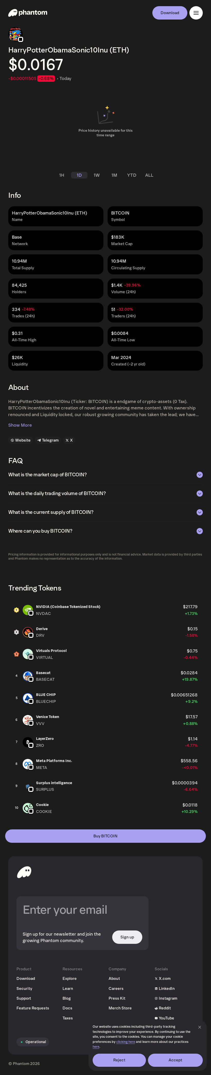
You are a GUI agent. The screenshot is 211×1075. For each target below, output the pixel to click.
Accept (175, 1060)
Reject (119, 1060)
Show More (20, 425)
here (96, 1047)
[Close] (199, 1027)
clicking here (125, 1042)
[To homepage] (24, 872)
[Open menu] (196, 13)
